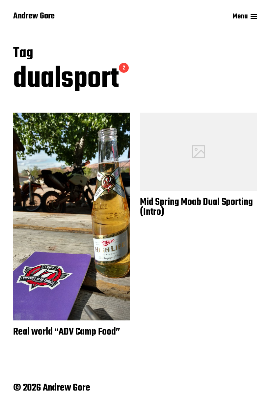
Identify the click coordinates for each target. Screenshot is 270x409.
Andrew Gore (34, 16)
